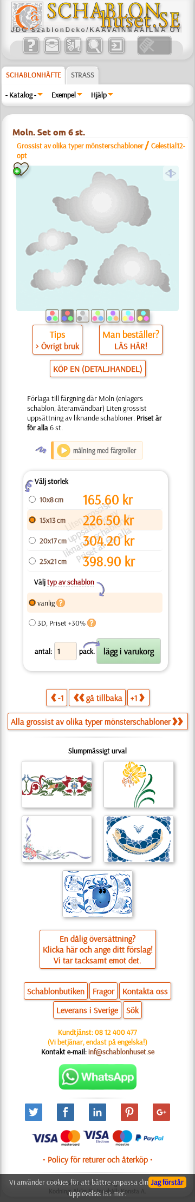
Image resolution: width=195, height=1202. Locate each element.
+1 (134, 697)
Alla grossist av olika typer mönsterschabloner (91, 721)
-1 (61, 697)
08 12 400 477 (116, 1032)
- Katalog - (20, 95)
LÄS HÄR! (130, 345)
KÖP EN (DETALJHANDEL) (97, 368)
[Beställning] (72, 52)
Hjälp (99, 95)
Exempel (63, 95)
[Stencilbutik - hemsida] (96, 30)
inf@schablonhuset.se (121, 1051)
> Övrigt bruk (57, 345)
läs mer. (114, 1193)
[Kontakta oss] (51, 52)
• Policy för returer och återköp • (98, 1159)
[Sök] (94, 52)
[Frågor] (30, 52)
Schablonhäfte (33, 75)
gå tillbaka (104, 697)
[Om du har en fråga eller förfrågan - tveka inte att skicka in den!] (97, 1087)
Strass (82, 75)
